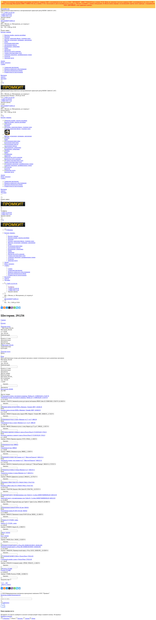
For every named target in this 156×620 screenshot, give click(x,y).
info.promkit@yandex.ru (8, 20)
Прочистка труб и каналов (12, 51)
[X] (9, 308)
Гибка (6, 41)
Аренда (3, 77)
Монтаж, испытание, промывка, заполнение (18, 40)
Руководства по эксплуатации (13, 72)
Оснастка (7, 56)
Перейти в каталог (6, 616)
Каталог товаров (6, 32)
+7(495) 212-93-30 (8, 12)
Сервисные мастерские (11, 67)
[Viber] (12, 308)
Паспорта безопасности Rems (13, 70)
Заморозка (7, 50)
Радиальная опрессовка (11, 43)
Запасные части (9, 58)
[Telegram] (19, 308)
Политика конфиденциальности (10, 595)
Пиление (7, 37)
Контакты (4, 75)
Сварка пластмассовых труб (13, 53)
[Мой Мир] (7, 308)
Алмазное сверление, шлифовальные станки (18, 54)
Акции (3, 61)
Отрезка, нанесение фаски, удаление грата (17, 38)
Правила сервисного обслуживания (15, 69)
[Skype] (17, 308)
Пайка (6, 48)
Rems (2, 356)
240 (6, 583)
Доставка (3, 78)
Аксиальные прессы (10, 45)
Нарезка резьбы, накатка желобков (15, 35)
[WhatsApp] (14, 308)
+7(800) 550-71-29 (6, 16)
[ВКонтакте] (2, 308)
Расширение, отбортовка (12, 46)
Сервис (3, 64)
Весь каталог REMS (7, 389)
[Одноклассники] (4, 308)
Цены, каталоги (5, 62)
